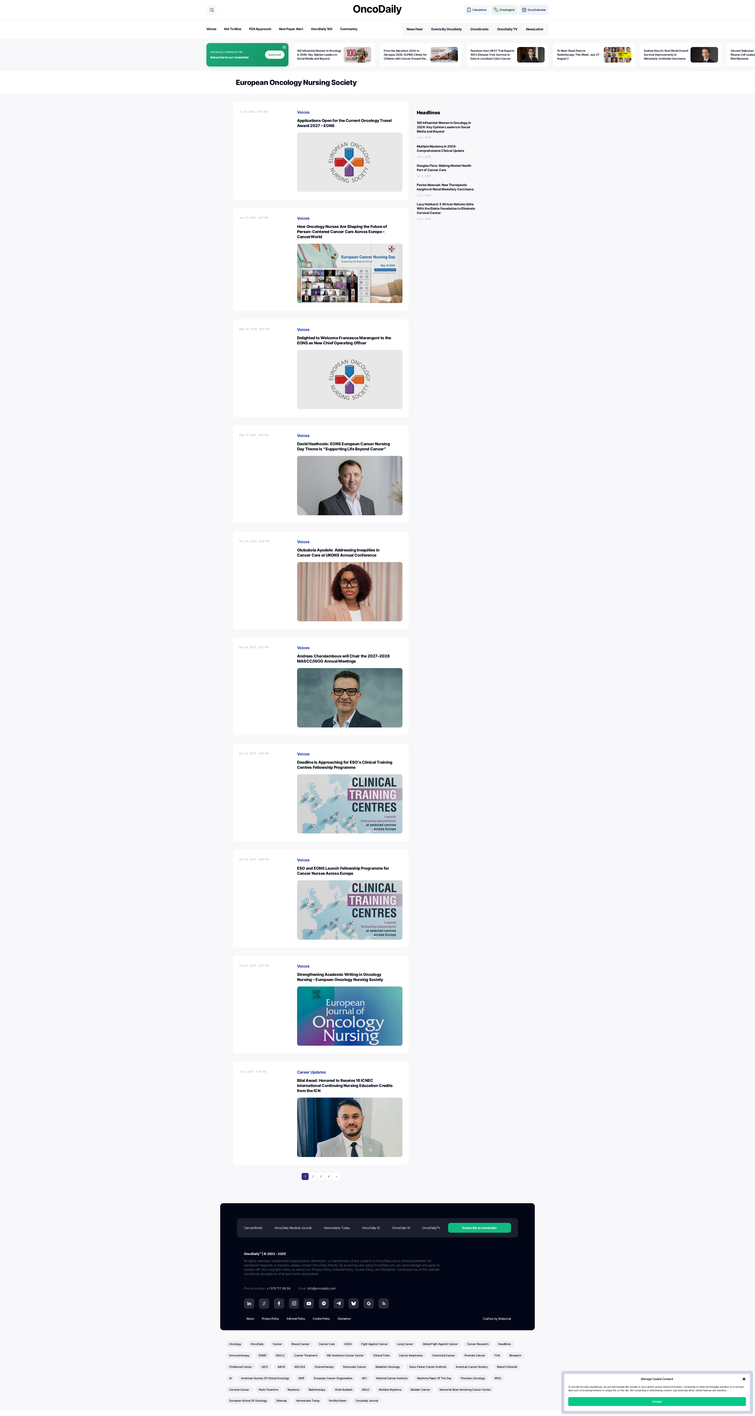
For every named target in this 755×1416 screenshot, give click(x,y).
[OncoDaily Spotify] (324, 1303)
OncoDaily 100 (321, 29)
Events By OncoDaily (446, 29)
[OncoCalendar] (524, 9)
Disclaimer (344, 1318)
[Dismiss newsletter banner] (284, 47)
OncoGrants (479, 29)
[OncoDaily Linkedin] (249, 1303)
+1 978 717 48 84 (279, 1288)
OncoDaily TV (507, 29)
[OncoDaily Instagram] (294, 1303)
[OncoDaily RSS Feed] (383, 1303)
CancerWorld (253, 1228)
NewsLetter (534, 29)
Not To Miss (232, 29)
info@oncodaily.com (322, 1288)
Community (348, 29)
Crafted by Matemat (497, 1319)
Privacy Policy (270, 1318)
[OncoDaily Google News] (369, 1303)
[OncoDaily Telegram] (339, 1303)
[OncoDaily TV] (309, 1303)
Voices (211, 29)
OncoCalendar (537, 9)
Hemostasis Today (337, 1228)
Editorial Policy (296, 1318)
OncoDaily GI (401, 1228)
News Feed (415, 29)
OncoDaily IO (371, 1228)
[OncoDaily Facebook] (279, 1303)
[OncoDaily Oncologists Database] (496, 9)
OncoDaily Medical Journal (293, 1228)
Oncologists (507, 9)
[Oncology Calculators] (469, 9)
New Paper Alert (291, 29)
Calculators (479, 9)
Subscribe (275, 54)
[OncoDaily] (377, 10)
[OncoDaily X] (264, 1303)
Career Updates (311, 1072)
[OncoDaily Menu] (211, 10)
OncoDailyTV (431, 1228)
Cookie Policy (321, 1318)
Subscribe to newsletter (479, 1228)
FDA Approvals (260, 29)
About (250, 1318)
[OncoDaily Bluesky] (354, 1303)
